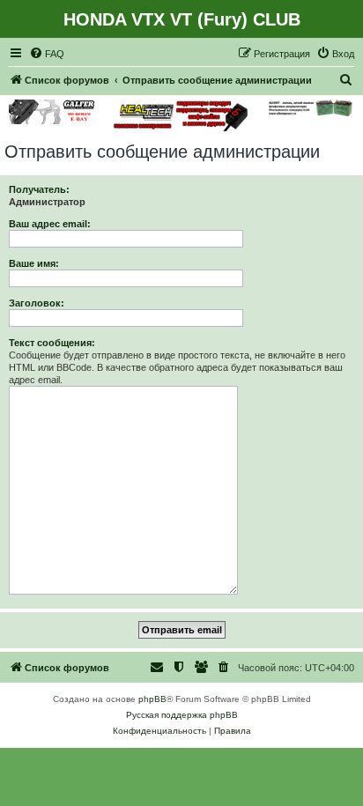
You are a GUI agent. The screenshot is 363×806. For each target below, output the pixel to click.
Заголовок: (36, 303)
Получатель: (39, 189)
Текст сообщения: (52, 342)
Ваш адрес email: (50, 223)
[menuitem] (46, 53)
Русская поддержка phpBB (182, 715)
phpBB (152, 699)
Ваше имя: (34, 263)
